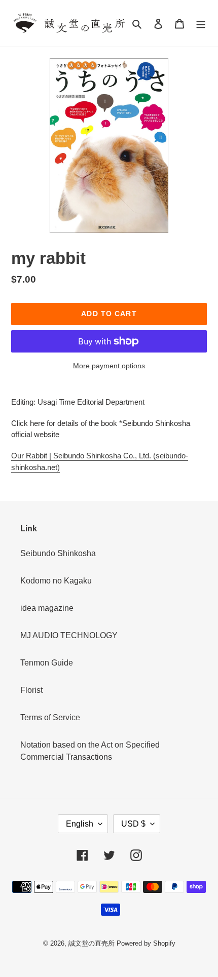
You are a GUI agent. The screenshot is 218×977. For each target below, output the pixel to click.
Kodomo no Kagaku (56, 580)
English (79, 823)
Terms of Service (50, 717)
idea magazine (47, 608)
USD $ (133, 823)
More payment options (109, 366)
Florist (31, 690)
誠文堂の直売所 (91, 943)
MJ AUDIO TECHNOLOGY (69, 635)
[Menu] (200, 23)
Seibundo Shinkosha (58, 553)
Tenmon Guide (46, 662)
